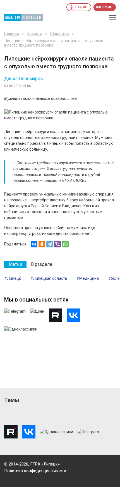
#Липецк (12, 278)
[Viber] (57, 244)
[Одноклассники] (42, 244)
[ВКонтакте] (34, 244)
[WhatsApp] (65, 244)
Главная (11, 33)
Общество (59, 33)
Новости (34, 33)
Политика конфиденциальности (35, 470)
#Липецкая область (48, 278)
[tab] (15, 264)
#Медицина (87, 278)
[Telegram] (49, 244)
